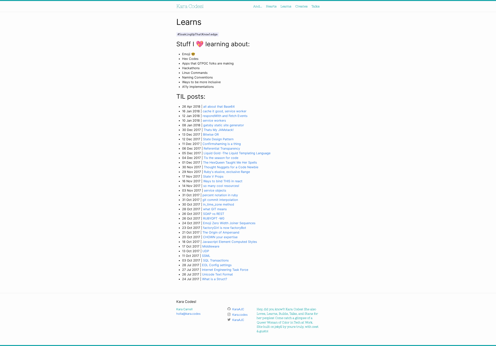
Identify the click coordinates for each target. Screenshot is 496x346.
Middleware (210, 246)
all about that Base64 (219, 106)
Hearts (271, 6)
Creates (301, 6)
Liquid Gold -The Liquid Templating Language (237, 153)
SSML (206, 256)
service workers (214, 120)
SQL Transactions (216, 260)
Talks (316, 6)
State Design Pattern (218, 139)
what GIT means (215, 209)
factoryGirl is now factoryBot (224, 228)
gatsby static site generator (223, 125)
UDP (205, 251)
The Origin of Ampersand (220, 232)
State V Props (213, 176)
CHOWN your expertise (220, 237)
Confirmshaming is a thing (221, 144)
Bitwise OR (211, 134)
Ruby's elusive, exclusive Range (227, 172)
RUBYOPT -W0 (213, 218)
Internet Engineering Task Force (225, 270)
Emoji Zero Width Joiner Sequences (229, 223)
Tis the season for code (221, 158)
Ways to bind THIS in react (222, 181)
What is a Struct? (214, 279)
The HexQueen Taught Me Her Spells (230, 162)
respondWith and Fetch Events (225, 116)
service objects (215, 190)
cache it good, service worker (224, 111)
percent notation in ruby (220, 195)
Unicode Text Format (217, 274)
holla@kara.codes (188, 313)
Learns (286, 6)
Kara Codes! (189, 6)
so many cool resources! (221, 186)
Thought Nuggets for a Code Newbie (231, 167)
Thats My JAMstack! (218, 130)
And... (257, 6)
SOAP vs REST (213, 214)
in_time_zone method (218, 204)
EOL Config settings (217, 265)
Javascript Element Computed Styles (229, 242)
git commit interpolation (220, 200)
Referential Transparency (222, 148)
